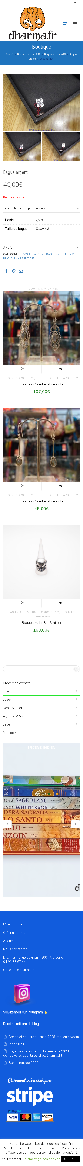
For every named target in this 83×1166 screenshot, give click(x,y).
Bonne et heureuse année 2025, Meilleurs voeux (44, 1037)
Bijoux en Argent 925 (29, 54)
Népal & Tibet (12, 708)
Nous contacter (15, 949)
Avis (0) (8, 247)
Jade (6, 724)
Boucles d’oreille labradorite (41, 384)
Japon (7, 700)
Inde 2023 (16, 1044)
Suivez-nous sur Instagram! (23, 1012)
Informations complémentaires (24, 208)
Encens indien (41, 820)
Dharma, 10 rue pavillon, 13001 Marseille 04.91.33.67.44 (33, 959)
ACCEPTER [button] (70, 1159)
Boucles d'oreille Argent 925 (57, 378)
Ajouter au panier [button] (22, 369)
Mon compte (12, 733)
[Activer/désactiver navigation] (75, 23)
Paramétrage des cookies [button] (41, 1159)
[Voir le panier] (64, 23)
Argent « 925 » (13, 716)
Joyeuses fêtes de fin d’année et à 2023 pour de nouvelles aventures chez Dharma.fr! (39, 1053)
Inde (6, 691)
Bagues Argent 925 (55, 54)
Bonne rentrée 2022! (24, 1063)
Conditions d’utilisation (19, 970)
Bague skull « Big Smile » (41, 622)
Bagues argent (33, 254)
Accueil (10, 54)
